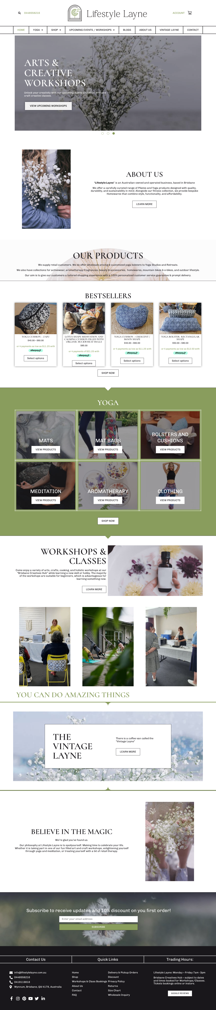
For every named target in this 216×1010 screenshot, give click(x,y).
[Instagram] (18, 998)
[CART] (188, 13)
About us (145, 29)
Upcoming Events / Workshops (90, 29)
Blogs (127, 29)
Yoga (36, 29)
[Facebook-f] (11, 998)
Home (21, 29)
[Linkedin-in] (43, 998)
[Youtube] (30, 998)
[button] (19, 13)
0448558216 (32, 12)
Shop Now (36, 112)
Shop (54, 29)
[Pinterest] (24, 998)
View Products (46, 449)
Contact (193, 29)
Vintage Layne (169, 29)
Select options (35, 358)
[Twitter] (37, 998)
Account (179, 12)
